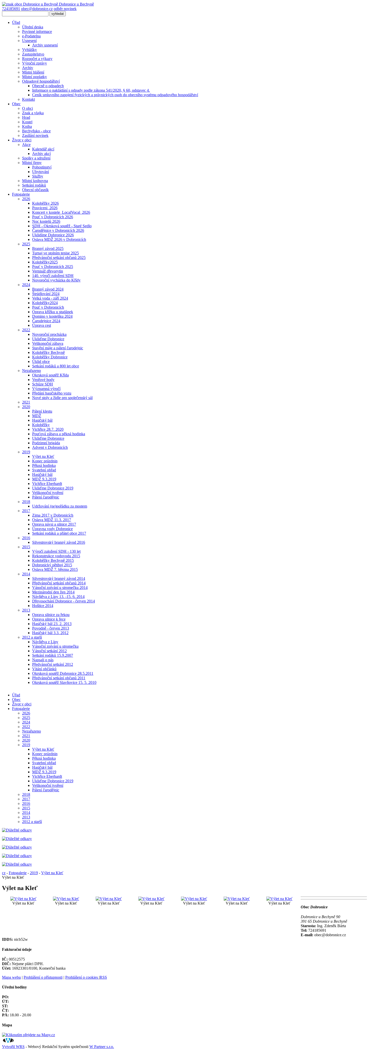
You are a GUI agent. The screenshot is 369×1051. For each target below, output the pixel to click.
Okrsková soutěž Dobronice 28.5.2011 (62, 673)
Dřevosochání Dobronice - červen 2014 (63, 601)
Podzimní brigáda (46, 443)
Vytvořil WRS (13, 1046)
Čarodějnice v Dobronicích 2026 (58, 230)
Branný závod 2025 (48, 248)
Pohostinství (41, 167)
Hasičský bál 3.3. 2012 (50, 633)
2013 (26, 610)
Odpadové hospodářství (41, 81)
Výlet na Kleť (43, 456)
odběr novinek (65, 9)
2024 (26, 285)
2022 (26, 330)
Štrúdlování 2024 (45, 294)
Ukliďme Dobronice (48, 339)
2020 (26, 407)
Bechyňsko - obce (36, 131)
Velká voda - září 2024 (50, 298)
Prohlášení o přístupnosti (43, 977)
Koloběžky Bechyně (48, 352)
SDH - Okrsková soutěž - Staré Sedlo (62, 226)
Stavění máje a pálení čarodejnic (57, 348)
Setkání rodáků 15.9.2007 (52, 655)
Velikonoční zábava (47, 343)
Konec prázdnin (44, 461)
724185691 (11, 9)
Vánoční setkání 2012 (49, 651)
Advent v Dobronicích (50, 447)
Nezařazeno (31, 370)
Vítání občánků (44, 669)
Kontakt (28, 99)
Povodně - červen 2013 (50, 628)
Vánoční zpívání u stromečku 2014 (60, 587)
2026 (26, 199)
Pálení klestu (42, 411)
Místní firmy (32, 162)
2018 (26, 502)
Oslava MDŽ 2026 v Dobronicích (59, 239)
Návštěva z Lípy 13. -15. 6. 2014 (58, 596)
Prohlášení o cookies (82, 977)
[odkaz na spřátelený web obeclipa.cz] (17, 864)
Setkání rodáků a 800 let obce (55, 366)
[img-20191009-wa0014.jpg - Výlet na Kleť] (109, 899)
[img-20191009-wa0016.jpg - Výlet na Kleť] (194, 899)
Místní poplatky (34, 77)
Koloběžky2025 (45, 262)
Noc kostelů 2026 (46, 221)
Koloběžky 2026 (45, 203)
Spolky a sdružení (36, 158)
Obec (16, 104)
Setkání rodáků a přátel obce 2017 (59, 533)
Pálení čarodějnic (45, 497)
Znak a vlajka (33, 113)
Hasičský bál (42, 420)
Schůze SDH (42, 384)
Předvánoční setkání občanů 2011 (58, 678)
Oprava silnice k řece (49, 619)
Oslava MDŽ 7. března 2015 (55, 569)
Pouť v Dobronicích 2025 (52, 266)
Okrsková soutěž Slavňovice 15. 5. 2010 (64, 682)
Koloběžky (41, 425)
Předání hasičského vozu (51, 393)
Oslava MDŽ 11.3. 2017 (51, 520)
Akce (26, 144)
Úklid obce (41, 361)
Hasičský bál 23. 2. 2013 (52, 624)
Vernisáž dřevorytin (47, 271)
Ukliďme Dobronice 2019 (52, 488)
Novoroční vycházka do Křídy (56, 280)
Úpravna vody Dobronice (52, 529)
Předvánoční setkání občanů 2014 (59, 583)
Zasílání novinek (35, 135)
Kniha (27, 126)
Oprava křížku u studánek (52, 312)
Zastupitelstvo (33, 54)
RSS (103, 977)
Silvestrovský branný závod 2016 (58, 542)
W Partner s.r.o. (101, 1046)
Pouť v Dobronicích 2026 (52, 217)
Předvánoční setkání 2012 (52, 664)
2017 (26, 511)
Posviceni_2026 (44, 208)
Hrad (26, 117)
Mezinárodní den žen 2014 (53, 592)
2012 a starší (32, 637)
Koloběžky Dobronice (50, 357)
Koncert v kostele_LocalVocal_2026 (61, 212)
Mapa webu (11, 977)
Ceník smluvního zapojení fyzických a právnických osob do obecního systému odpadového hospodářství (115, 95)
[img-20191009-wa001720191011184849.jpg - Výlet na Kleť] (23, 899)
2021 (26, 402)
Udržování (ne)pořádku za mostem (59, 506)
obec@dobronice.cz (37, 9)
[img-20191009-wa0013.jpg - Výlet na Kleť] (66, 899)
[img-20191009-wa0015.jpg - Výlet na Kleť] (151, 899)
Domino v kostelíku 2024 (52, 316)
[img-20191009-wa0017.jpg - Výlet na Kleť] (237, 899)
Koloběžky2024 (45, 303)
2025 (26, 244)
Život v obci (21, 140)
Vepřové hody (43, 379)
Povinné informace (37, 31)
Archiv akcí (41, 153)
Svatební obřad (44, 470)
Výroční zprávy (34, 63)
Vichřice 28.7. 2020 (48, 429)
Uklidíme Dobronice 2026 (53, 235)
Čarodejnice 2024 (46, 321)
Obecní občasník (35, 190)
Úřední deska (32, 27)
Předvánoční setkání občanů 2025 (59, 257)
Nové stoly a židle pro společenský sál (62, 398)
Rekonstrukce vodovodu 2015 (56, 556)
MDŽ (36, 416)
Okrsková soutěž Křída (50, 375)
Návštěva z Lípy (45, 642)
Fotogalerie (21, 194)
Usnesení (29, 40)
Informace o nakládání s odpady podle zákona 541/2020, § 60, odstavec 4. (91, 90)
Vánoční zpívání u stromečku (55, 646)
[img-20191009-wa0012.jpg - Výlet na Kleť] (279, 899)
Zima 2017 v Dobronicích (52, 515)
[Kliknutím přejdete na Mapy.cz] (28, 1035)
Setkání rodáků (34, 185)
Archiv (27, 68)
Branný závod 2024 (48, 289)
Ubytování (40, 172)
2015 (26, 547)
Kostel (27, 122)
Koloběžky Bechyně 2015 (53, 560)
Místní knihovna (35, 181)
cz (4, 873)
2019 (26, 452)
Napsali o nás (42, 660)
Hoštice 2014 (42, 605)
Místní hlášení (33, 72)
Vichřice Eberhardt (47, 483)
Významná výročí (46, 388)
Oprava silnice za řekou (51, 615)
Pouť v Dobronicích (48, 307)
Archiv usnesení (45, 45)
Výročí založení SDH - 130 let (56, 551)
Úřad (16, 22)
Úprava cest (41, 325)
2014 (26, 574)
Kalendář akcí (43, 149)
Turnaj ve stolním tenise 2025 (55, 253)
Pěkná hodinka (44, 465)
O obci (27, 108)
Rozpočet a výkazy (37, 59)
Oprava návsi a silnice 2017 (54, 524)
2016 (26, 538)
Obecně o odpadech (48, 86)
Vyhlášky (29, 49)
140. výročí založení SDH (53, 275)
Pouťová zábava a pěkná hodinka (58, 434)
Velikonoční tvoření (47, 492)
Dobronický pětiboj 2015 (52, 565)
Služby (37, 176)
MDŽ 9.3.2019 (44, 479)
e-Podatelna (31, 36)
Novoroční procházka (49, 334)
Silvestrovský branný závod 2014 (58, 578)
